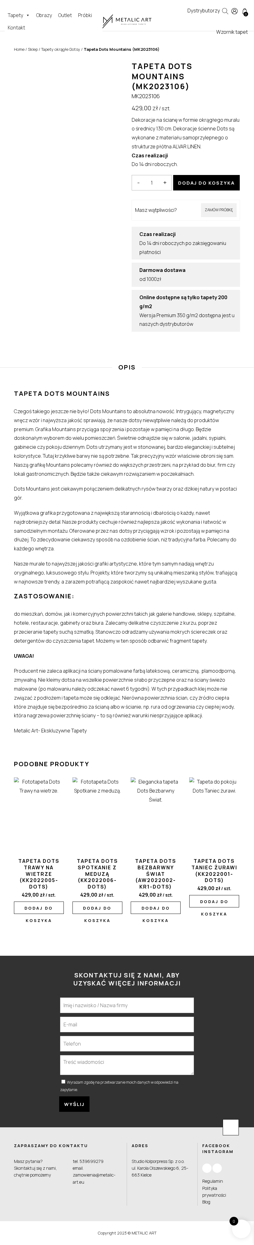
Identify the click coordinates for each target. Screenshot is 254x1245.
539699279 (91, 1161)
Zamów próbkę (219, 209)
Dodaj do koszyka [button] (38, 909)
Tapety (15, 15)
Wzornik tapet (232, 31)
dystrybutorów (176, 324)
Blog (206, 1202)
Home (19, 49)
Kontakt (16, 27)
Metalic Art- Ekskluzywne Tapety (50, 730)
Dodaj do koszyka (206, 183)
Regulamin (212, 1181)
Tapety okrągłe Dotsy (60, 49)
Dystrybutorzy (203, 10)
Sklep (33, 49)
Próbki (85, 15)
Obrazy (44, 15)
